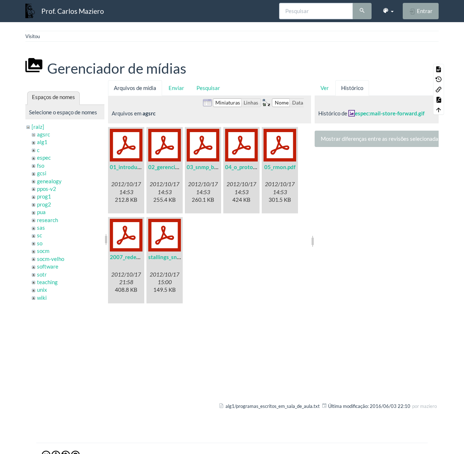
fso (40, 165)
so (39, 243)
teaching (47, 282)
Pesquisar (208, 88)
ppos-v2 (46, 188)
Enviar (176, 88)
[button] (388, 11)
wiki (42, 297)
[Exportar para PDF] (439, 99)
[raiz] (38, 126)
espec (44, 157)
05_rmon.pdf (279, 167)
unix (42, 289)
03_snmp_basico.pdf (211, 167)
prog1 (44, 196)
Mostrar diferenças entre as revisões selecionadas (381, 138)
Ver (324, 88)
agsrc (43, 134)
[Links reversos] (439, 89)
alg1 (42, 142)
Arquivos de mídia (135, 88)
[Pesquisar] (362, 11)
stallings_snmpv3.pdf (174, 257)
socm (43, 251)
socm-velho (50, 258)
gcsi (41, 173)
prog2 (44, 204)
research (47, 220)
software (47, 266)
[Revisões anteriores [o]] (439, 79)
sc (39, 235)
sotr (42, 274)
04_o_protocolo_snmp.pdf (256, 167)
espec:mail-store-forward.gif (389, 113)
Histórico (352, 88)
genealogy (49, 181)
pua (41, 212)
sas (41, 227)
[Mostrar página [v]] (439, 69)
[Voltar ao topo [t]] (439, 109)
